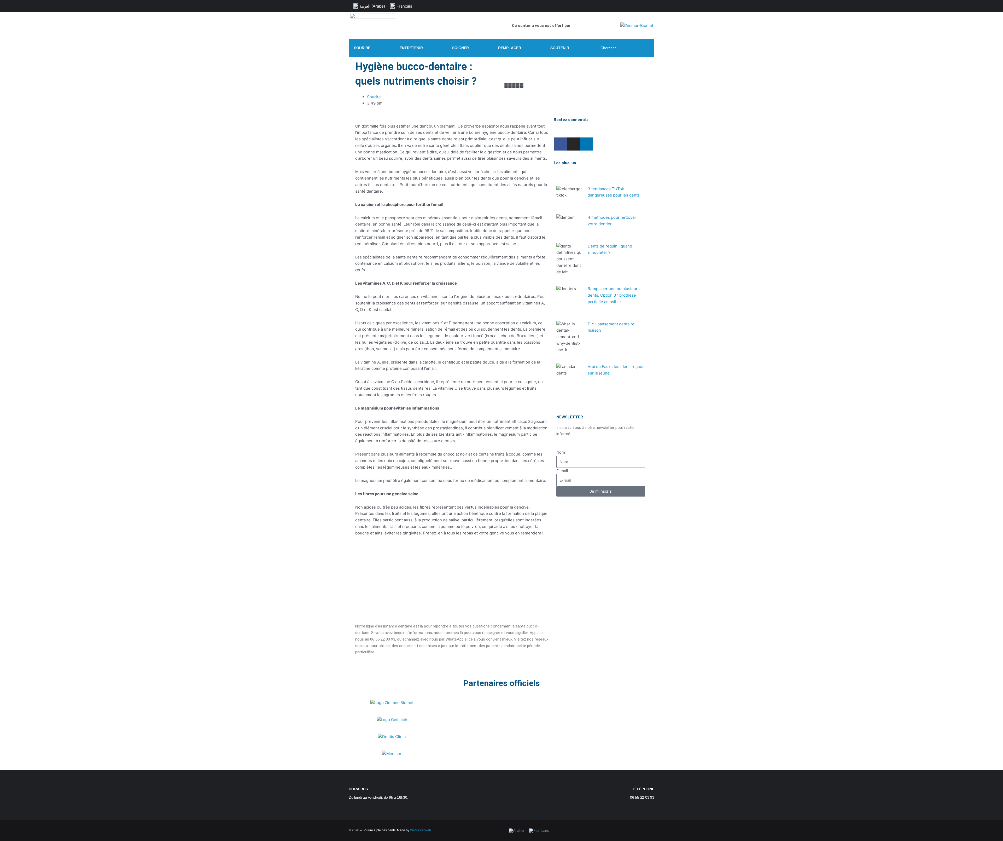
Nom (560, 452)
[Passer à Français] (539, 830)
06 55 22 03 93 (642, 797)
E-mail (562, 470)
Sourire (374, 96)
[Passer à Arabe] (516, 830)
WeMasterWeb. (421, 830)
